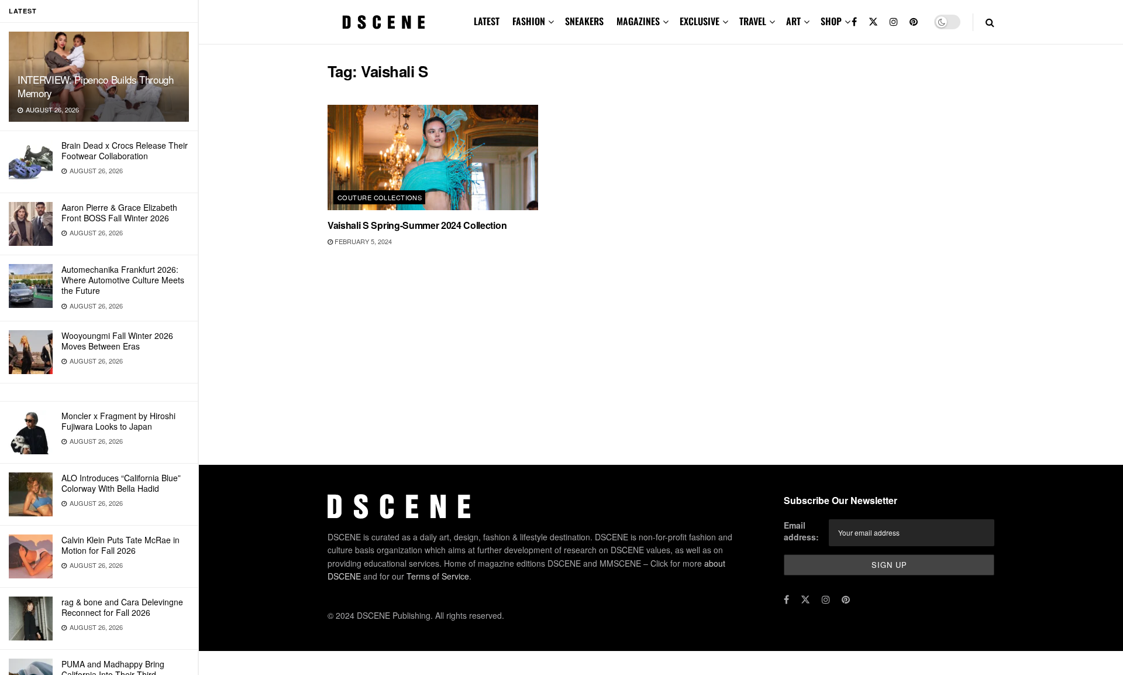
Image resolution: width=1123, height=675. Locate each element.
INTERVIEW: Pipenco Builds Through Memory (96, 86)
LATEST (487, 21)
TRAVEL (752, 21)
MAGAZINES (638, 21)
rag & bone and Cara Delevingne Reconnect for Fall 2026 (122, 607)
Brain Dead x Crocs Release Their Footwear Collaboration (124, 150)
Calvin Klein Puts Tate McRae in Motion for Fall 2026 (120, 545)
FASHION (528, 21)
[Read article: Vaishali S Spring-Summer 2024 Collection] (433, 157)
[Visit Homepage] (384, 22)
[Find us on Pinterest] (914, 22)
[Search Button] (990, 22)
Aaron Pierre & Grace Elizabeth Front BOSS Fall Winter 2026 (119, 212)
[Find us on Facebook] (854, 22)
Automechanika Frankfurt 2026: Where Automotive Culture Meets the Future (122, 279)
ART (793, 21)
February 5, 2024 (362, 241)
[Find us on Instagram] (894, 22)
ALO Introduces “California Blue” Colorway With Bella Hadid (121, 483)
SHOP (831, 21)
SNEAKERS (584, 21)
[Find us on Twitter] (873, 22)
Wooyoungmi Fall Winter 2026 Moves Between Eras (117, 341)
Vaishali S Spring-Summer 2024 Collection (417, 225)
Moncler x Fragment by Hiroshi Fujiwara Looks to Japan (118, 421)
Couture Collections (379, 197)
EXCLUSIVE (699, 21)
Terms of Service (438, 576)
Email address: (801, 531)
